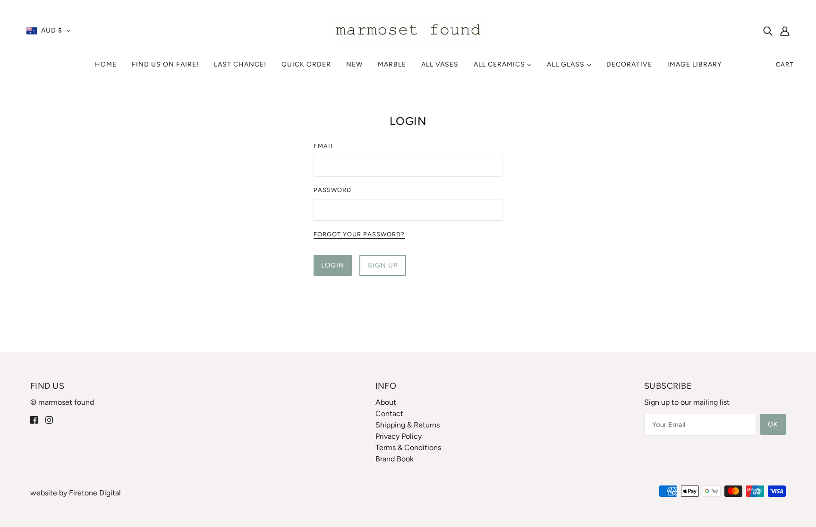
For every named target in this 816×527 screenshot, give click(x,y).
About (385, 402)
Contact (389, 413)
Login (332, 265)
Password (332, 189)
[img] (767, 30)
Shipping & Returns (407, 424)
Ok (773, 424)
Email (324, 146)
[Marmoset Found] (408, 29)
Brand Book (394, 458)
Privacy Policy (398, 436)
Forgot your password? (359, 234)
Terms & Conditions (408, 447)
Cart (784, 64)
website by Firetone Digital (75, 492)
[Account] (784, 30)
